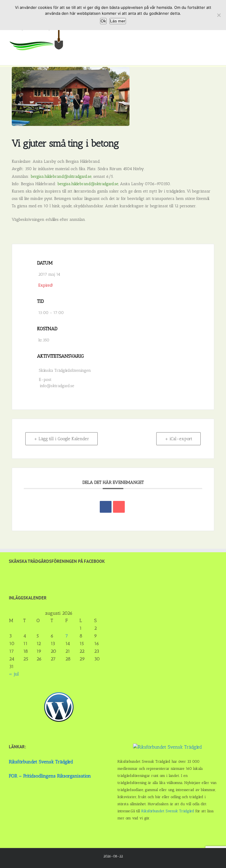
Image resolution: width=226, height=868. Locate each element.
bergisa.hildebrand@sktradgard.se (61, 176)
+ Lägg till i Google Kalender (61, 438)
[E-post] (119, 507)
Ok (103, 21)
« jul (14, 674)
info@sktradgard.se (57, 385)
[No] (219, 15)
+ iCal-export (178, 438)
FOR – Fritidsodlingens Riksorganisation (50, 776)
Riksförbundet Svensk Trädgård (41, 762)
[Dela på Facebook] (106, 507)
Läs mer (117, 21)
